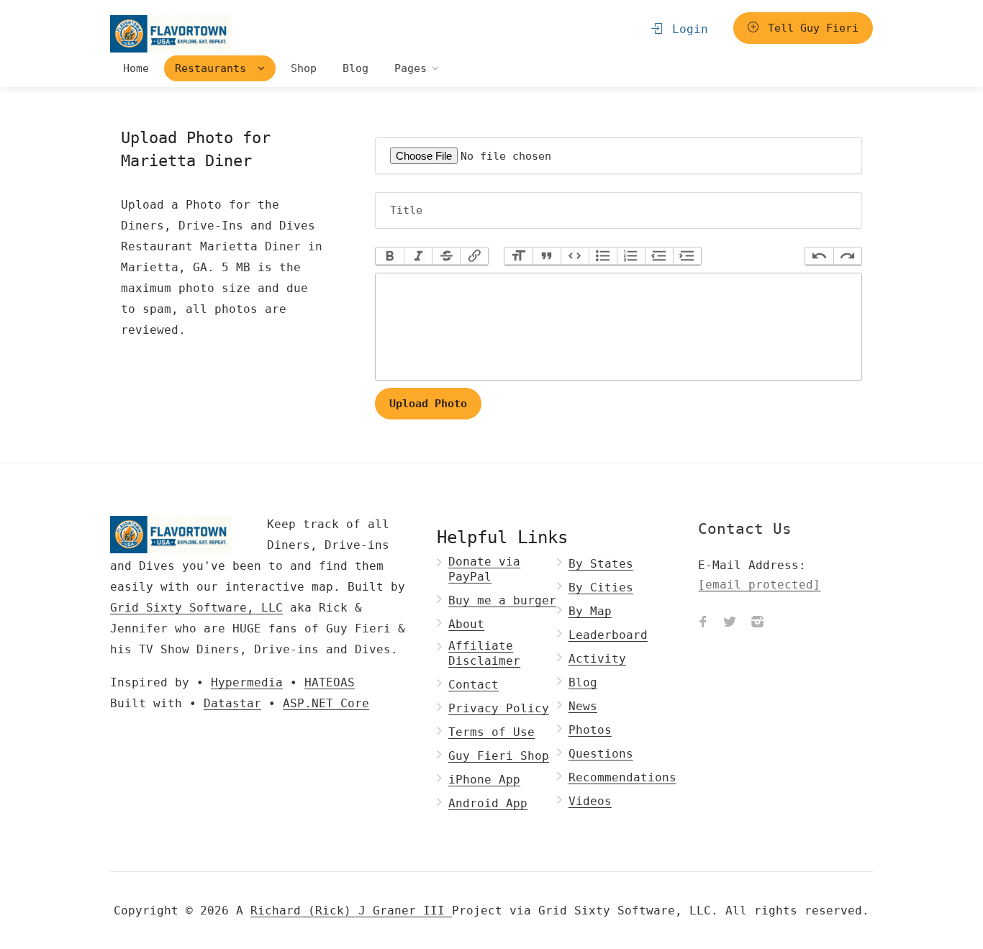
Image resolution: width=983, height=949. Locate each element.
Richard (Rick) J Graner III (351, 910)
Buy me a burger (502, 600)
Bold (390, 256)
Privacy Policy (498, 708)
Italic (418, 256)
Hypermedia (247, 682)
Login (686, 29)
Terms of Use (491, 732)
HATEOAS (329, 682)
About (466, 624)
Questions (600, 753)
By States (600, 564)
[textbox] (618, 327)
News (582, 706)
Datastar (232, 703)
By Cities (600, 587)
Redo (847, 256)
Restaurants (214, 68)
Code (575, 256)
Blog (355, 68)
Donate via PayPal (484, 569)
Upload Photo (428, 403)
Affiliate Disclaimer (484, 653)
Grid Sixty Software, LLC (196, 607)
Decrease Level (659, 256)
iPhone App (484, 779)
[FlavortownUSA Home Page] (170, 33)
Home (136, 68)
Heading (518, 256)
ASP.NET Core (326, 703)
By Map (590, 611)
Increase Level (687, 256)
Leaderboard (608, 635)
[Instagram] (757, 623)
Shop (304, 68)
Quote (547, 256)
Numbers (631, 256)
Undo (819, 256)
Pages (410, 68)
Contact (473, 684)
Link (474, 256)
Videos (590, 801)
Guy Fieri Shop (498, 756)
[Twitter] (729, 623)
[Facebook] (702, 623)
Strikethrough (446, 256)
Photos (590, 730)
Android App (487, 803)
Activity (597, 659)
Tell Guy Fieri (810, 28)
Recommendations (622, 777)
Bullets (603, 256)
